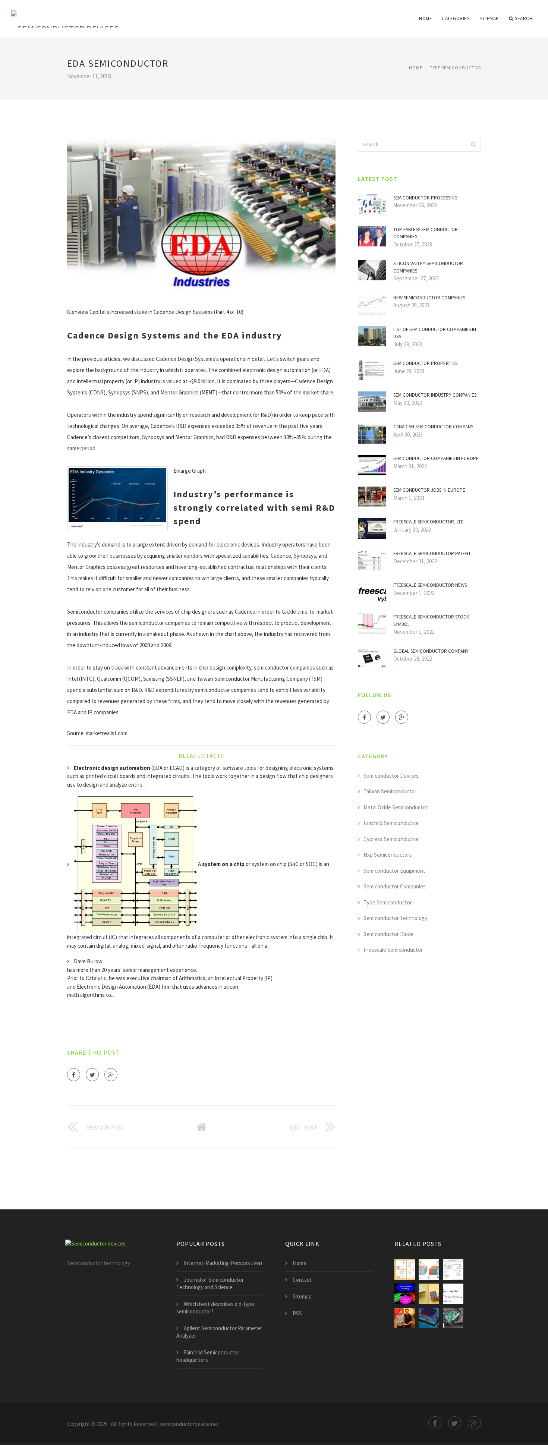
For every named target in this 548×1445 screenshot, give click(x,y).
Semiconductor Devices (391, 775)
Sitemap (489, 18)
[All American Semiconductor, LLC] (404, 1318)
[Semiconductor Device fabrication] (429, 1318)
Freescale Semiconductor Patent (432, 553)
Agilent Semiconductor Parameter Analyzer (219, 1332)
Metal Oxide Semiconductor (395, 807)
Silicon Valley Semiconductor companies (428, 267)
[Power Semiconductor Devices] (404, 1269)
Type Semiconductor (455, 67)
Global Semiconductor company (431, 651)
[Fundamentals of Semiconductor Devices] (404, 1294)
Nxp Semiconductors (387, 854)
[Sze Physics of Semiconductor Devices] (453, 1269)
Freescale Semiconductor (393, 949)
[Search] (473, 144)
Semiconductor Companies (394, 886)
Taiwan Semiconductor (389, 791)
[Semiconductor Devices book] (429, 1269)
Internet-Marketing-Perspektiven (223, 1262)
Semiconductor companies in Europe (436, 458)
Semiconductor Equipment (394, 870)
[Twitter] (92, 1074)
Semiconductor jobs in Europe (429, 490)
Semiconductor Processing (425, 198)
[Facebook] (73, 1074)
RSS (297, 1313)
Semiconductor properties (425, 363)
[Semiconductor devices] (65, 14)
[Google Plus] (110, 1074)
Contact (302, 1279)
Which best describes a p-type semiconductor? (215, 1307)
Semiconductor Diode (388, 934)
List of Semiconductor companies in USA (434, 333)
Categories (455, 18)
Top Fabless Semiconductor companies (425, 233)
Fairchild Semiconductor (391, 823)
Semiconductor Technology (395, 918)
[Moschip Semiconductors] (453, 1318)
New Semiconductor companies (429, 298)
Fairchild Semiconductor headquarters (207, 1356)
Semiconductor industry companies (434, 395)
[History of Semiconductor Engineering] (429, 1294)
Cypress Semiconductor (391, 839)
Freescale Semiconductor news (430, 585)
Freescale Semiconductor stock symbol (431, 620)
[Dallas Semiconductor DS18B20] (453, 1294)
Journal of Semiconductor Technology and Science (210, 1283)
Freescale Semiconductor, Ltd (428, 522)
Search (523, 18)
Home (425, 18)
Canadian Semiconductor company (433, 427)
